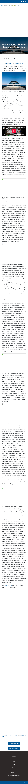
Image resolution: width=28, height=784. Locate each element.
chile (22, 735)
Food (10, 735)
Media (14, 764)
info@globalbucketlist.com (14, 775)
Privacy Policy (24, 782)
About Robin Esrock (14, 759)
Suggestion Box (14, 767)
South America (14, 735)
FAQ (14, 761)
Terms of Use (19, 782)
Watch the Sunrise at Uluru (14, 743)
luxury (24, 735)
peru (3, 736)
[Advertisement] (14, 23)
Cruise (7, 735)
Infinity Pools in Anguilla (13, 748)
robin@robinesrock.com (18, 63)
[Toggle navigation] (25, 6)
